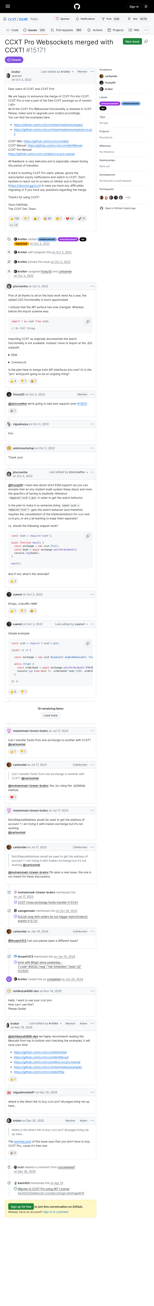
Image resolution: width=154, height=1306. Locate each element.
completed (54, 979)
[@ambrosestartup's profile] (9, 448)
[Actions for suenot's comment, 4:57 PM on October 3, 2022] (92, 624)
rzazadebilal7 (66, 1167)
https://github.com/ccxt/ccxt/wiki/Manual (55, 145)
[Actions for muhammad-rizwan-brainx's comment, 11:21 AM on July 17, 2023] (92, 731)
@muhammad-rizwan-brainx (28, 785)
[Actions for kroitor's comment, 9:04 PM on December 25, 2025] (92, 1120)
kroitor (16, 71)
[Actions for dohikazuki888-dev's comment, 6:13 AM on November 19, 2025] (92, 991)
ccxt (12, 19)
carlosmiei (65, 271)
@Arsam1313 (17, 940)
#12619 (82, 403)
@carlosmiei (16, 744)
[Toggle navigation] (8, 6)
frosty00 (46, 271)
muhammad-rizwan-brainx (30, 730)
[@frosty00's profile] (9, 394)
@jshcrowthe (17, 403)
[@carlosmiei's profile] (9, 764)
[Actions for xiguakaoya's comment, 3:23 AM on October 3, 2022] (92, 424)
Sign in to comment (55, 1212)
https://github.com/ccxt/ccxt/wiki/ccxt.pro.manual (41, 153)
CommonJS (18, 362)
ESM (14, 354)
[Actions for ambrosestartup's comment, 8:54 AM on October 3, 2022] (92, 448)
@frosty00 (15, 485)
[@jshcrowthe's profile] (9, 286)
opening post (22, 1141)
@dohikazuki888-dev (23, 1036)
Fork (112, 18)
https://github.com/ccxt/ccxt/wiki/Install (40, 1052)
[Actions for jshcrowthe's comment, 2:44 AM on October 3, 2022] (92, 286)
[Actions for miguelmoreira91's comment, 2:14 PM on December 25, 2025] (92, 1092)
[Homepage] (77, 6)
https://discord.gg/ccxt (24, 185)
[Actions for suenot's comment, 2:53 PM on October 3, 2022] (92, 594)
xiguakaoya (20, 424)
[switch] (14, 218)
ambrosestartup (23, 448)
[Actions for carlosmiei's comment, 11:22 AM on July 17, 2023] (92, 765)
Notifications (88, 18)
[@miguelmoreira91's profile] (9, 1092)
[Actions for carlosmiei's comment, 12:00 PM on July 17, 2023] (92, 847)
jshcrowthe (20, 286)
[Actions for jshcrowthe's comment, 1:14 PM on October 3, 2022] (92, 472)
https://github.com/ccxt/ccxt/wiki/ (46, 141)
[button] (87, 321)
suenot (17, 594)
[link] (20, 239)
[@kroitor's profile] (8, 75)
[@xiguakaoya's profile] (9, 424)
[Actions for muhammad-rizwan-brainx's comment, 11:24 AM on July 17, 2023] (92, 810)
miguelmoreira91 (24, 1092)
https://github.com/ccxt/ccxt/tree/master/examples (48, 1067)
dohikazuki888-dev (26, 991)
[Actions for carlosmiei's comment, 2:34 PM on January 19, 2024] (92, 931)
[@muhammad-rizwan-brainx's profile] (9, 730)
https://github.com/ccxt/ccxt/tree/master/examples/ (48, 124)
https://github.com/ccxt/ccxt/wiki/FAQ (39, 1071)
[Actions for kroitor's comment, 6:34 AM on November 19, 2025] (92, 1023)
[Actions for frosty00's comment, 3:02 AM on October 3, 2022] (92, 394)
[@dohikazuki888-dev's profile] (9, 991)
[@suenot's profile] (9, 594)
